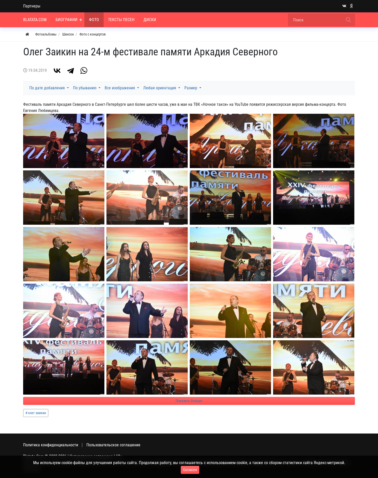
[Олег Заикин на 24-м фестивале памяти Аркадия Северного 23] (63, 197)
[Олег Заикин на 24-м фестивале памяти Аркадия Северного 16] (313, 254)
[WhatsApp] (84, 70)
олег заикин (37, 413)
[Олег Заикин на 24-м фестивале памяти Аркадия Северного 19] (63, 254)
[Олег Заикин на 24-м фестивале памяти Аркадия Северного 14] (147, 311)
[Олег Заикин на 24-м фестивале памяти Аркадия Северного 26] (147, 141)
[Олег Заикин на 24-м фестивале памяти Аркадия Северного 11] (63, 367)
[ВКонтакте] (57, 70)
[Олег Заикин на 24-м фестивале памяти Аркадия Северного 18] (147, 254)
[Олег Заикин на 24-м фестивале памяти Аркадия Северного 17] (230, 254)
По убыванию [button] (85, 87)
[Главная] (27, 34)
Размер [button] (191, 87)
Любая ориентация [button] (160, 87)
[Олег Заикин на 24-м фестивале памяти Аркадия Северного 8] (313, 367)
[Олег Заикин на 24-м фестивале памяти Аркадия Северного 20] (313, 197)
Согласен (190, 470)
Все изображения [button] (120, 87)
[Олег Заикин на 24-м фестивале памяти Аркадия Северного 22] (147, 197)
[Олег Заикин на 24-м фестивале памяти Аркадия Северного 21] (230, 197)
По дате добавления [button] (47, 87)
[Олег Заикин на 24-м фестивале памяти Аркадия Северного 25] (230, 141)
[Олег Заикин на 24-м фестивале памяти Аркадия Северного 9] (230, 367)
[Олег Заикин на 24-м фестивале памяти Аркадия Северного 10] (147, 367)
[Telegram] (70, 70)
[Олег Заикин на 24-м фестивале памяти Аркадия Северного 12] (313, 311)
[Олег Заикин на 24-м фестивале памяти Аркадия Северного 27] (63, 141)
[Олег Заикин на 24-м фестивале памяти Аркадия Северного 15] (63, 311)
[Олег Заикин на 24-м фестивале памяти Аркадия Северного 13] (230, 311)
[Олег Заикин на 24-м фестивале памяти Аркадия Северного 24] (313, 141)
